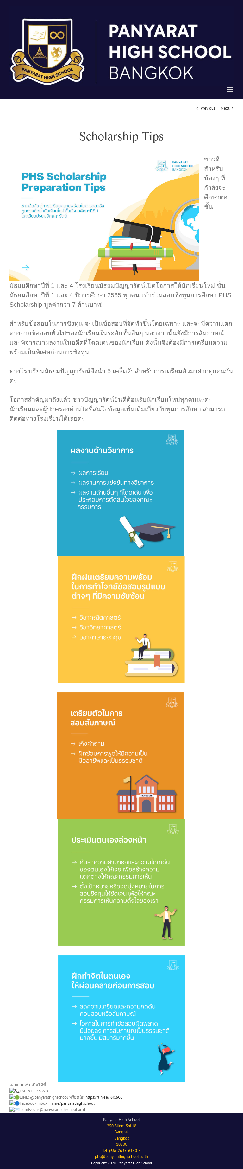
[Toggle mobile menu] (230, 89)
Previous (208, 108)
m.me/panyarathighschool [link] (72, 1103)
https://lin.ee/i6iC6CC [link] (103, 1097)
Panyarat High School (121, 1119)
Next (225, 108)
